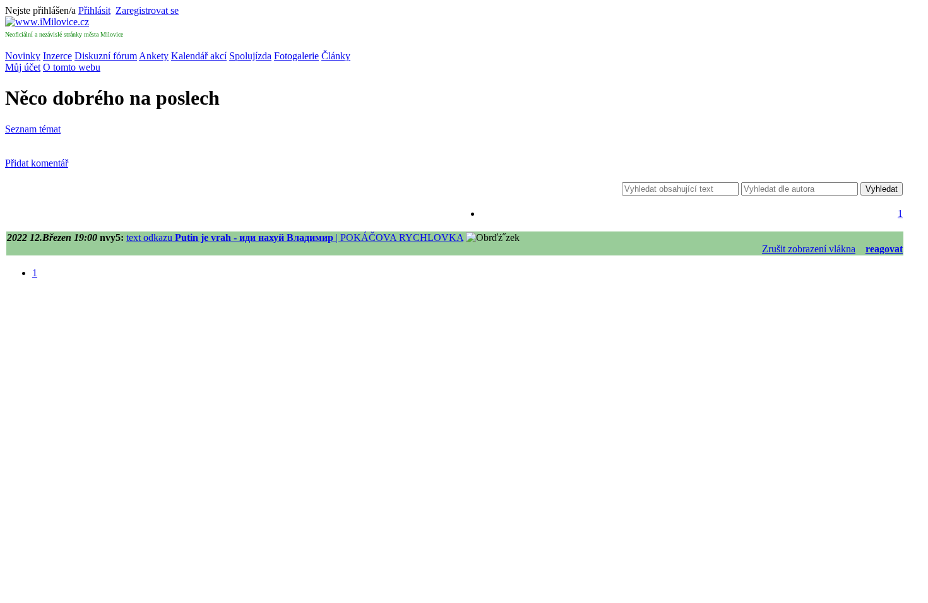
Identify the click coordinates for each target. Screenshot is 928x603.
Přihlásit (94, 10)
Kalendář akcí (199, 55)
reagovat (884, 248)
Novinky (22, 55)
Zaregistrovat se (147, 10)
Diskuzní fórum (105, 55)
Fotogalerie (296, 55)
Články (335, 55)
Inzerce (57, 55)
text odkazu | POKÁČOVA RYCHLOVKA (294, 237)
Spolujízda (250, 55)
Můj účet (22, 67)
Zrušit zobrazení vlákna (808, 248)
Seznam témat (33, 129)
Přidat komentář (36, 163)
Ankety (154, 55)
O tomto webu (71, 67)
